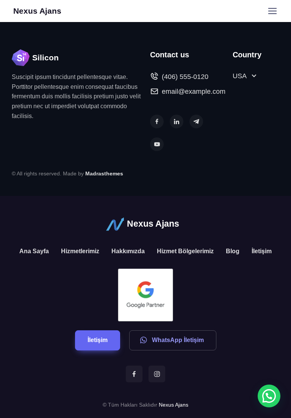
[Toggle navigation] (272, 11)
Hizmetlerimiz (80, 251)
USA (240, 76)
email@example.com (193, 91)
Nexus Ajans (37, 11)
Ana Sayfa (34, 251)
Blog (232, 251)
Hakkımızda (128, 251)
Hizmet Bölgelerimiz (185, 251)
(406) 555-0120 (185, 76)
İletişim (262, 251)
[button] (157, 121)
